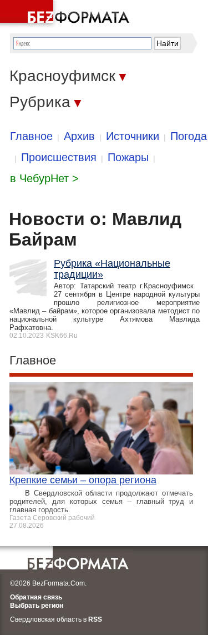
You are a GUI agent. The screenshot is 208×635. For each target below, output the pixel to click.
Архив (79, 136)
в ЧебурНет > (44, 178)
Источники (132, 136)
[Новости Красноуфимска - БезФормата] (66, 14)
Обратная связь (36, 597)
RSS (95, 619)
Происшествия (59, 157)
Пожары (128, 157)
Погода (188, 136)
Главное (31, 136)
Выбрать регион (36, 605)
